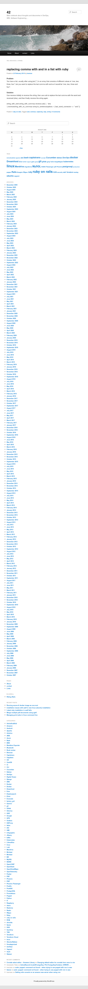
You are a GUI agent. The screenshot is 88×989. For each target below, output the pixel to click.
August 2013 (11, 522)
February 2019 (12, 364)
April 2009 (10, 636)
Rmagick (20, 172)
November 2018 (12, 372)
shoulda (9, 922)
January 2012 (11, 568)
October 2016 (11, 432)
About (17, 53)
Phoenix (59, 167)
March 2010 (11, 617)
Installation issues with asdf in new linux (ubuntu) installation (28, 708)
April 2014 (10, 503)
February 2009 (12, 641)
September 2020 (12, 321)
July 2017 (10, 410)
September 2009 (12, 626)
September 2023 (12, 233)
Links (32, 53)
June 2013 (10, 527)
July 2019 (10, 352)
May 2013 (10, 529)
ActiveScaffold (11, 158)
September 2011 (12, 578)
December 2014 (12, 483)
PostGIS (9, 888)
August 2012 (11, 551)
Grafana (9, 820)
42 (9, 12)
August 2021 (11, 294)
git (39, 161)
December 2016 (12, 427)
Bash (8, 740)
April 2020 (10, 330)
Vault (8, 952)
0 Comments (78, 69)
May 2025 (10, 192)
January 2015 (11, 481)
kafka (8, 837)
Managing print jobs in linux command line (22, 715)
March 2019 (11, 362)
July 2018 (10, 381)
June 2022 (10, 270)
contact (24, 53)
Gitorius (9, 811)
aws (22, 158)
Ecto (8, 791)
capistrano (34, 157)
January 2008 (11, 668)
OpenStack (10, 866)
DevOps (66, 157)
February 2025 (12, 197)
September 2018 (12, 376)
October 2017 (11, 403)
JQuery (9, 835)
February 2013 (12, 537)
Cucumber (51, 157)
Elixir (21, 162)
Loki (8, 847)
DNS (8, 782)
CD (8, 760)
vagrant (16, 176)
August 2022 (11, 265)
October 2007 (11, 675)
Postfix (9, 886)
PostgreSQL (11, 891)
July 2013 (10, 524)
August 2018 (11, 379)
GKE (8, 813)
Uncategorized (12, 944)
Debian (9, 772)
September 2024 (12, 209)
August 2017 (11, 408)
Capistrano (10, 755)
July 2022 (10, 267)
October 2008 (11, 648)
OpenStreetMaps (12, 869)
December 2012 (12, 541)
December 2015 (12, 454)
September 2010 (12, 605)
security (60, 172)
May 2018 (10, 386)
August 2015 (11, 464)
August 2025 (11, 190)
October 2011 (11, 575)
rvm (55, 172)
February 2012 (12, 566)
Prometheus (11, 893)
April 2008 (10, 660)
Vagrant (9, 949)
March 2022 (11, 277)
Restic (9, 910)
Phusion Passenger (14, 883)
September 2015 (12, 461)
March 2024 (11, 221)
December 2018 (12, 369)
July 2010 (10, 609)
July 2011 (10, 583)
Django (9, 779)
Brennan (10, 752)
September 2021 (12, 291)
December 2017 (12, 398)
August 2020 (11, 323)
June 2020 (10, 325)
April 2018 (10, 389)
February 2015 (12, 478)
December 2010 (12, 597)
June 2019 (10, 355)
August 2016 (11, 437)
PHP (8, 881)
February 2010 (12, 619)
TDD (8, 932)
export (29, 162)
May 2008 (10, 658)
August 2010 (11, 607)
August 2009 (11, 629)
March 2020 (11, 333)
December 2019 (12, 340)
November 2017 (12, 401)
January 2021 (11, 311)
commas (33, 112)
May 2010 (10, 612)
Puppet (9, 896)
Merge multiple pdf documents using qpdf (22, 712)
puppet (9, 172)
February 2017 (12, 423)
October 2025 (11, 187)
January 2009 (11, 643)
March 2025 (11, 194)
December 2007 (12, 670)
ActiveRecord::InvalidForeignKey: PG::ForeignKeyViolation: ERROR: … (45, 965)
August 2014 (11, 493)
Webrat (9, 954)
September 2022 (12, 262)
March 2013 (11, 534)
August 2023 (11, 236)
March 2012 (11, 563)
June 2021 (10, 299)
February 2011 (12, 592)
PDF (8, 876)
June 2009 (10, 631)
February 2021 (12, 308)
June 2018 (10, 384)
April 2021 (10, 304)
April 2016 (10, 444)
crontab (43, 158)
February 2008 (12, 665)
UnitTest (9, 947)
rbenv (9, 905)
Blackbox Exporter (13, 745)
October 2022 (11, 260)
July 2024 (10, 214)
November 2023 (12, 231)
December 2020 (12, 313)
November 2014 (12, 486)
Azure (9, 738)
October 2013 (11, 517)
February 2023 (12, 250)
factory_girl (11, 801)
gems (36, 162)
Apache (9, 731)
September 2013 (12, 520)
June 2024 (10, 216)
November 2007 (12, 673)
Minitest (9, 852)
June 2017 (10, 413)
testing (76, 172)
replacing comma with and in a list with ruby (37, 69)
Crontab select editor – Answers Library (21, 962)
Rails (14, 171)
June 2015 (10, 469)
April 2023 (10, 245)
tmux (8, 939)
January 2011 (11, 595)
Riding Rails (11, 697)
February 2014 (12, 507)
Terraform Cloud (12, 937)
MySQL (36, 166)
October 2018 (11, 374)
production (76, 167)
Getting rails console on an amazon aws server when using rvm (37, 972)
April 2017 (10, 418)
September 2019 (12, 347)
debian (59, 157)
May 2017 (10, 415)
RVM (8, 920)
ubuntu (10, 175)
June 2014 (10, 498)
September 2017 (12, 406)
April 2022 (10, 274)
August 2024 (11, 211)
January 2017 (11, 425)
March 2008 (11, 663)
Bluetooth (10, 748)
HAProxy (10, 823)
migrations (28, 167)
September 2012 (12, 549)
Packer (9, 874)
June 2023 (10, 241)
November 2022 (12, 258)
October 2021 (11, 289)
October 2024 (11, 207)
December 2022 (12, 255)
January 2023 (11, 253)
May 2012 (10, 558)
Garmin (9, 803)
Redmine (10, 908)
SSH (8, 927)
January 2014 (11, 510)
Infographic (11, 833)
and (28, 112)
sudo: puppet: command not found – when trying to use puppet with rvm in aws (43, 967)
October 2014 (11, 488)
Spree (9, 925)
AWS (8, 736)
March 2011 (11, 590)
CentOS (9, 762)
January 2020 (11, 338)
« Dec (21, 148)
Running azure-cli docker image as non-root (22, 705)
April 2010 (10, 614)
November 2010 (12, 600)
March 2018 (11, 391)
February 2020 (12, 335)
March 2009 (11, 639)
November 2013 (12, 515)
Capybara (10, 757)
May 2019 (10, 357)
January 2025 (11, 199)
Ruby (8, 915)
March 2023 (11, 248)
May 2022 (10, 272)
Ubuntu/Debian (12, 942)
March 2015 (11, 476)
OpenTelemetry (12, 871)
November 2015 (12, 457)
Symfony (10, 930)
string (49, 112)
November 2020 (12, 316)
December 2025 (12, 185)
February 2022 (12, 279)
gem (32, 162)
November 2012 (12, 544)
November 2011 (12, 573)
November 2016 (12, 430)
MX (8, 857)
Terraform (69, 172)
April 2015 (10, 474)
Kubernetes (11, 840)
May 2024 (10, 219)
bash (26, 157)
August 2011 (11, 580)
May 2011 (10, 588)
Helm (8, 825)
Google (9, 816)
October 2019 (11, 345)
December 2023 (12, 228)
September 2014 (12, 491)
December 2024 (12, 202)
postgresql (67, 166)
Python (9, 898)
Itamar (9, 970)
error (25, 162)
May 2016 (10, 442)
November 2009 (12, 624)
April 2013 (10, 532)
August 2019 (11, 350)
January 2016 (11, 452)
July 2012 (10, 554)
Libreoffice (10, 842)
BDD (8, 743)
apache (18, 158)
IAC (8, 828)
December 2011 (12, 571)
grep (48, 162)
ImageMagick (58, 162)
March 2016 (11, 447)
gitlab (44, 161)
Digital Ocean (11, 777)
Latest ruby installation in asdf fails (19, 710)
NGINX (43, 167)
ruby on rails (17, 112)
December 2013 (12, 512)
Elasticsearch (11, 794)
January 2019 (11, 367)
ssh (64, 172)
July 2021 (10, 296)
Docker (9, 784)
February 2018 (12, 393)
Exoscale (10, 799)
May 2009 (10, 634)
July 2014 (10, 495)
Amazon (9, 726)
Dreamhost (13, 161)
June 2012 (10, 556)
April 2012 (10, 561)
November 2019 (12, 342)
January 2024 (11, 226)
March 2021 (11, 306)
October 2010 (11, 602)
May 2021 (10, 301)
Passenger (50, 167)
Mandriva (19, 166)
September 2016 (12, 435)
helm (52, 162)
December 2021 (12, 284)
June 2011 (10, 585)
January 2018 (11, 396)
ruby (44, 112)
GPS (8, 818)
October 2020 (11, 318)
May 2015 (10, 471)
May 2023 (10, 243)
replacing (40, 112)
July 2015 (10, 466)
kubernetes (68, 161)
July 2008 (10, 653)
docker (74, 157)
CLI (8, 767)
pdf (55, 167)
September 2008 (12, 651)
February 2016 (12, 449)
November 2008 (12, 646)
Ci (7, 765)
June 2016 (10, 440)
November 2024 (12, 204)
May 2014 (10, 500)
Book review (11, 750)
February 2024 (12, 224)
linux (10, 165)
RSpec (25, 172)
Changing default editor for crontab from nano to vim (56, 962)
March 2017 (11, 420)
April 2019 (10, 359)
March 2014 (11, 505)
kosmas (29, 73)
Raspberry (10, 903)
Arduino (9, 733)
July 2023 (10, 238)
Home (9, 53)
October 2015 (11, 459)
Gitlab (9, 808)
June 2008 (10, 656)
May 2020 (10, 328)
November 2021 (12, 287)
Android (9, 728)
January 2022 (11, 282)
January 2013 (11, 539)
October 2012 (11, 546)
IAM (8, 830)
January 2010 (11, 622)
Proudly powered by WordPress (44, 981)
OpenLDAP (10, 864)
